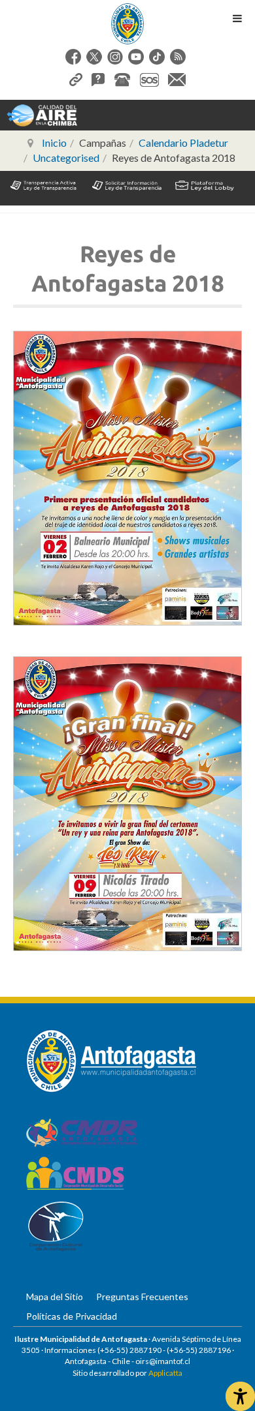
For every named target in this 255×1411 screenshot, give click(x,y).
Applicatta (165, 1373)
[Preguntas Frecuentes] (98, 78)
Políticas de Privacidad (71, 1316)
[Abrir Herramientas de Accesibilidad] (240, 1396)
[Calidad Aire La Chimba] (42, 114)
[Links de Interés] (76, 78)
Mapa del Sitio (54, 1296)
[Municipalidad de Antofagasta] (127, 23)
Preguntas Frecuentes (142, 1296)
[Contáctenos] (176, 78)
